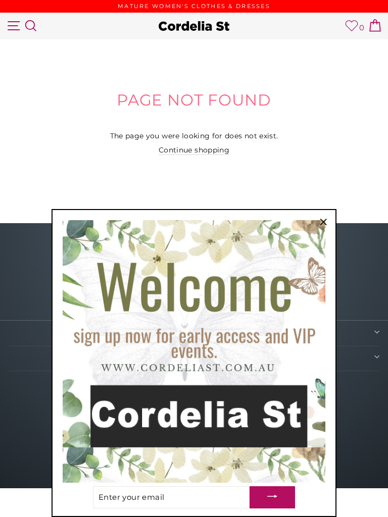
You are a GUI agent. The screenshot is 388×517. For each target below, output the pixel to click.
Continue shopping (194, 149)
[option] (194, 6)
